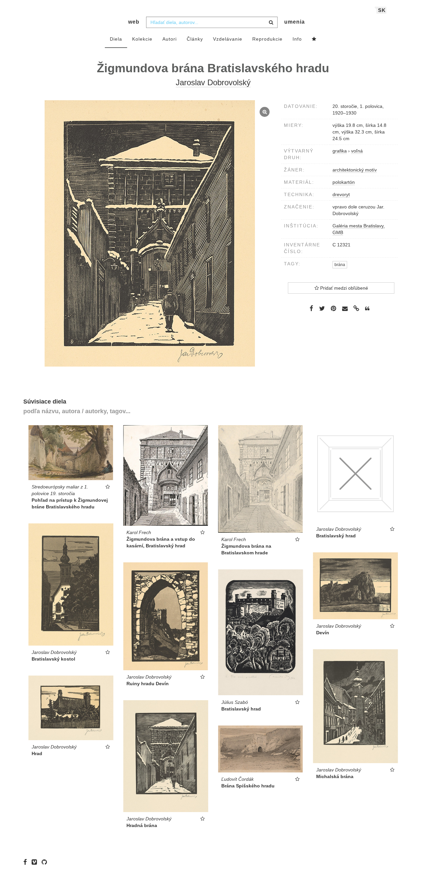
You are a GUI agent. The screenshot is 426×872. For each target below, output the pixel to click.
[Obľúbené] (314, 39)
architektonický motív (354, 169)
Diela (116, 39)
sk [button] (382, 10)
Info (297, 39)
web (133, 22)
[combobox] (212, 22)
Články (195, 39)
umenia (294, 22)
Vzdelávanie (227, 39)
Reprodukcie (267, 39)
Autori (169, 39)
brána (339, 264)
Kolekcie (142, 39)
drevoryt (341, 194)
